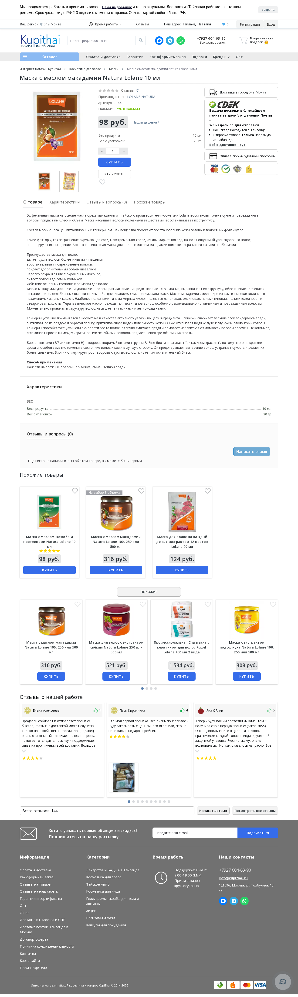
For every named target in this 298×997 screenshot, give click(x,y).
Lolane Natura (141, 96)
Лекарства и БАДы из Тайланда (112, 870)
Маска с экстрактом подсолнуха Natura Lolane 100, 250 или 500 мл (247, 647)
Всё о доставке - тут (227, 144)
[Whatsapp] (180, 40)
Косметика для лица (103, 891)
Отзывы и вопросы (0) (107, 202)
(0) (137, 90)
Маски (114, 69)
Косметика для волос (85, 69)
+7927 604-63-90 (211, 38)
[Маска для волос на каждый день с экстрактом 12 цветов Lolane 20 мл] (182, 511)
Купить (114, 162)
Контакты (28, 953)
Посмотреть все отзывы (255, 810)
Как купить (115, 174)
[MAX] (159, 40)
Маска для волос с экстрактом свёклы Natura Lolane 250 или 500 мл (116, 647)
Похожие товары (149, 202)
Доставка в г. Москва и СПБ (42, 919)
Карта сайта (30, 960)
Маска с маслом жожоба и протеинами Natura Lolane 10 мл (49, 542)
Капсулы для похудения (106, 925)
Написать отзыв (251, 451)
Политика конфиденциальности (47, 946)
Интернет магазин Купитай (40, 69)
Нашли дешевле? (145, 122)
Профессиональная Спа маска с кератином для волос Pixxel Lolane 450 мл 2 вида (181, 647)
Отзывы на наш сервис (39, 891)
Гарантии (135, 57)
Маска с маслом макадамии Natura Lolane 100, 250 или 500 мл (116, 542)
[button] (105, 24)
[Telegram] (170, 40)
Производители (33, 967)
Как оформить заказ (168, 57)
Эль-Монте (257, 92)
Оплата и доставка (103, 57)
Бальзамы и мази (100, 917)
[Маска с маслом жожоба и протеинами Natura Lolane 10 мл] (49, 511)
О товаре (33, 202)
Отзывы (142, 24)
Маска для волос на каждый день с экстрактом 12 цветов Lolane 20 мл (182, 542)
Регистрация (250, 24)
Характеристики (65, 202)
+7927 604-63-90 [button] (235, 870)
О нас (24, 912)
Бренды (219, 57)
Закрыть (268, 9)
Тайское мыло (98, 884)
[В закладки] (102, 182)
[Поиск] (141, 40)
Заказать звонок (213, 42)
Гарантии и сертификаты (41, 898)
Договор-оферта (34, 939)
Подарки (199, 57)
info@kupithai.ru (233, 878)
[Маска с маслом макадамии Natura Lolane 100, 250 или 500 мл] (115, 511)
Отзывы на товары (35, 884)
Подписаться (258, 833)
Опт (239, 57)
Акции (91, 910)
